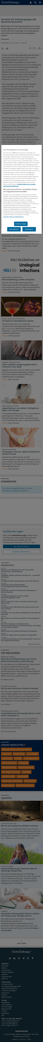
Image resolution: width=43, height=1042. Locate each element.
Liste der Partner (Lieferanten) (13, 217)
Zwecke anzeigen (20, 224)
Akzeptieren (29, 229)
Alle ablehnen (13, 229)
